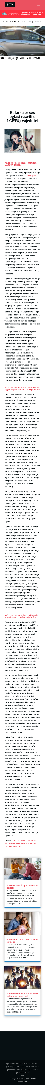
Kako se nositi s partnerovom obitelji (22, 886)
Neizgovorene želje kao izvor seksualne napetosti (22, 994)
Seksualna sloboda (13, 846)
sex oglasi (31, 175)
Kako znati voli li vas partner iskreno (22, 940)
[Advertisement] (22, 84)
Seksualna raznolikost (26, 843)
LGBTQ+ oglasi (19, 840)
